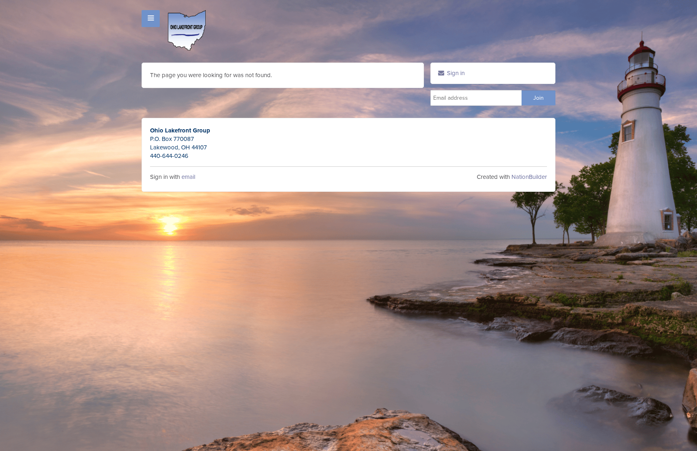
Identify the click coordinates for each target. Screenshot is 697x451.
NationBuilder (529, 176)
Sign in (455, 73)
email (188, 176)
